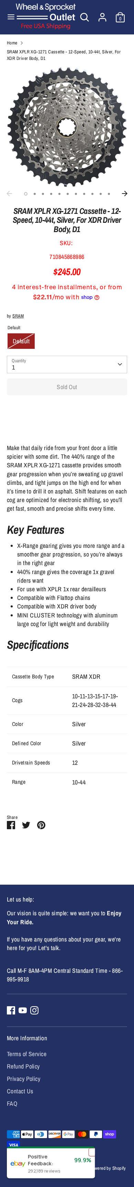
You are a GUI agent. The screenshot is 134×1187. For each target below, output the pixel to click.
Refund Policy (23, 1066)
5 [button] (59, 194)
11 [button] (109, 194)
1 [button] (25, 194)
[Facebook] (11, 1010)
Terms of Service (26, 1054)
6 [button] (68, 194)
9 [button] (92, 194)
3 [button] (43, 194)
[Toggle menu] (8, 17)
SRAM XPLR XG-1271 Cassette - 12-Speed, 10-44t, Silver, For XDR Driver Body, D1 (64, 55)
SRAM (18, 316)
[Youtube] (23, 1010)
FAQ (12, 1103)
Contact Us (20, 1091)
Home (12, 43)
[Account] (102, 14)
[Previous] (9, 193)
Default (21, 341)
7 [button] (76, 194)
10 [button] (101, 194)
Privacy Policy (23, 1078)
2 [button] (35, 194)
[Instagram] (34, 1010)
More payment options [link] (67, 425)
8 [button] (84, 194)
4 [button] (51, 194)
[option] (67, 127)
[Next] (124, 193)
